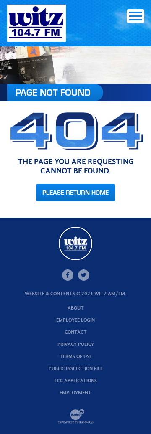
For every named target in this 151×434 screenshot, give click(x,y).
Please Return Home (75, 192)
